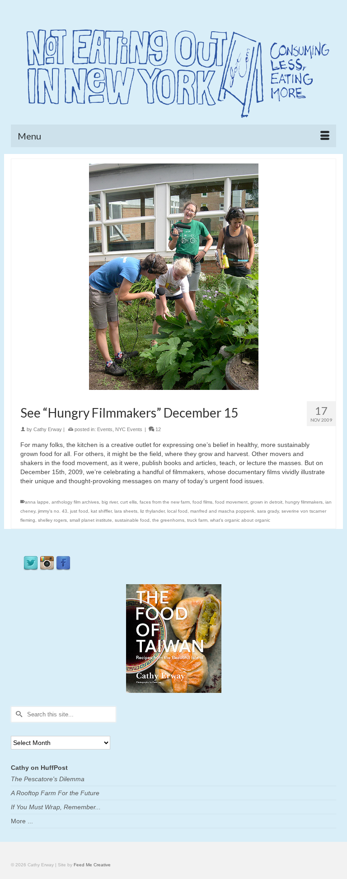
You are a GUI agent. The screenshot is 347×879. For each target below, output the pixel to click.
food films (202, 502)
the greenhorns (168, 520)
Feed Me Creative (92, 864)
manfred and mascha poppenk (222, 511)
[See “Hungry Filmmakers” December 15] (173, 276)
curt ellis (128, 502)
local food (177, 511)
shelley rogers (52, 520)
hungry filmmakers (304, 502)
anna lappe (37, 502)
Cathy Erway (47, 429)
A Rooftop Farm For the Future (55, 793)
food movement (231, 502)
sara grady (268, 511)
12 (157, 429)
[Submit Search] (17, 714)
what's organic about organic (240, 520)
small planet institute (91, 520)
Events (105, 429)
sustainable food (132, 520)
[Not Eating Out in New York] (173, 70)
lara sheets (125, 511)
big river (109, 502)
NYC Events (128, 429)
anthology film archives (75, 502)
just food (79, 511)
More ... (22, 821)
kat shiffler (101, 511)
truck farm (197, 520)
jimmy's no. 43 (52, 511)
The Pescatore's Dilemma (47, 779)
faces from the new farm (165, 502)
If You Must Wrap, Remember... (56, 807)
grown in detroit (266, 502)
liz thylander (152, 511)
